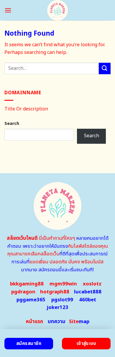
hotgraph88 (54, 292)
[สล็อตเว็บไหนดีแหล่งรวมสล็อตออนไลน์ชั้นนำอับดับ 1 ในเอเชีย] (57, 10)
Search (11, 123)
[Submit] (105, 68)
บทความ (56, 321)
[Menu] (8, 10)
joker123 (57, 307)
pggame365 (31, 300)
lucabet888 (87, 292)
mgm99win (63, 284)
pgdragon (23, 292)
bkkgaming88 (27, 284)
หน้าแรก (34, 321)
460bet (87, 300)
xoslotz (92, 284)
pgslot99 (62, 300)
